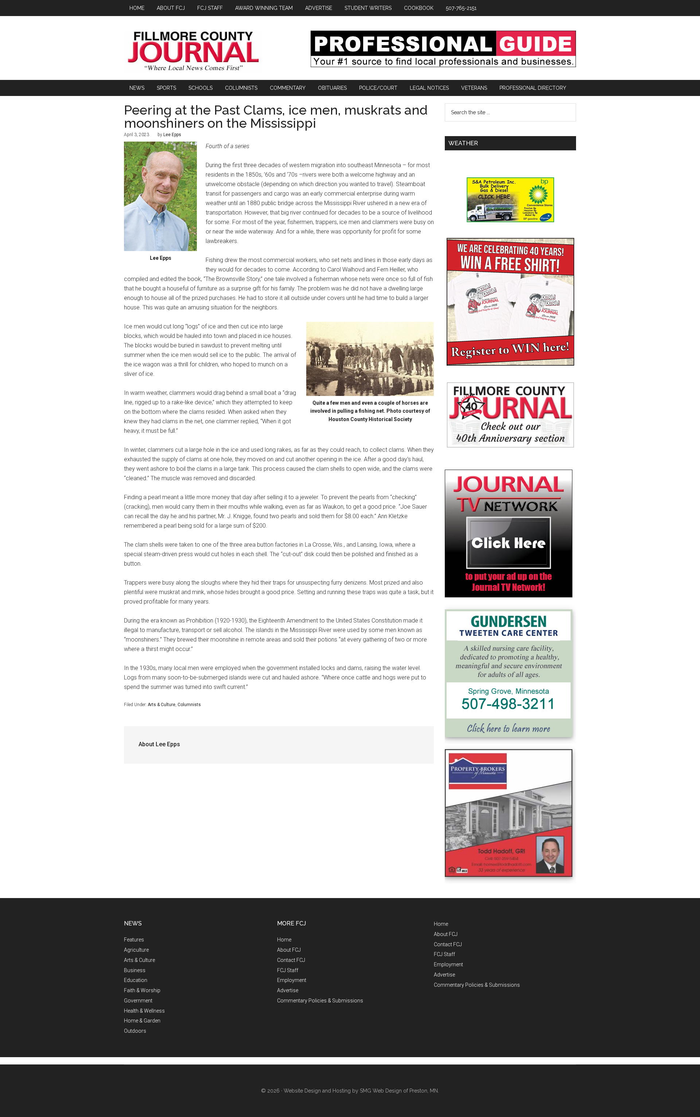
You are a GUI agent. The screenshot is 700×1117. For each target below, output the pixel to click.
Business (134, 970)
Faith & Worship (142, 990)
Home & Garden (142, 1021)
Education (135, 980)
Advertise (287, 990)
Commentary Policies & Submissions (320, 1001)
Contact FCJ (291, 960)
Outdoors (135, 1031)
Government (138, 1001)
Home (284, 940)
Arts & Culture (161, 704)
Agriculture (136, 950)
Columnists (189, 704)
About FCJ (289, 950)
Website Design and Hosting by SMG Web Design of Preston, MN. (361, 1091)
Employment (291, 980)
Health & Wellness (144, 1011)
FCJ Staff (287, 970)
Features (134, 940)
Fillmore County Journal (193, 52)
